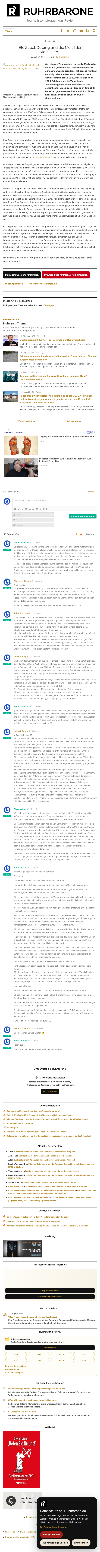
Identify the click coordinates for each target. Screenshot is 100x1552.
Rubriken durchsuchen (15, 1366)
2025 (38, 1354)
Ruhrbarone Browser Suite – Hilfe (20, 1537)
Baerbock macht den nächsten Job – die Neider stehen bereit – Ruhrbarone (41, 1190)
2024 (61, 1354)
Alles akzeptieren (51, 1534)
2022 (16, 1360)
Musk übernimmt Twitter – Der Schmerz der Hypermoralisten (53, 340)
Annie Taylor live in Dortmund (20, 1123)
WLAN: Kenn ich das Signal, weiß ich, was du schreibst (32, 1317)
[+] (47, 509)
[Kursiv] (19, 508)
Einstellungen (81, 1542)
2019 (84, 1360)
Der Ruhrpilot (12, 1127)
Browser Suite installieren (50, 1296)
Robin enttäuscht (43, 157)
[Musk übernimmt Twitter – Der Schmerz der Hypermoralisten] (10, 340)
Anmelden (92, 492)
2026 (16, 1354)
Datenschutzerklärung (30, 1532)
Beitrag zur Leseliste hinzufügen (22, 274)
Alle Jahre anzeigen (14, 1372)
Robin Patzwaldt (22, 613)
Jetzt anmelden (50, 1091)
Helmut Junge (21, 656)
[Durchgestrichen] (26, 508)
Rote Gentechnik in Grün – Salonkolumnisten (28, 1198)
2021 (38, 1360)
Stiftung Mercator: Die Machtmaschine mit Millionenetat (32, 1400)
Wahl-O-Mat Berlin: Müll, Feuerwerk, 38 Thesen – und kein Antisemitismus (40, 1115)
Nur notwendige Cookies (55, 1542)
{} (44, 509)
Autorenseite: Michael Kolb (43, 283)
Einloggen (48, 305)
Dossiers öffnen (12, 1369)
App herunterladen (50, 1290)
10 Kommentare (62, 57)
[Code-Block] (40, 508)
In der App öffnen (14, 283)
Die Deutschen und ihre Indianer (22, 1412)
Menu (10, 31)
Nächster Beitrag (73, 421)
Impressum (10, 1532)
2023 (84, 1354)
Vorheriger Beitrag (26, 421)
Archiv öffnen (50, 1347)
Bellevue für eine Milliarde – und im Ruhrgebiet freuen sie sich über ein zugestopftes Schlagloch (49, 1136)
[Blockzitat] (37, 508)
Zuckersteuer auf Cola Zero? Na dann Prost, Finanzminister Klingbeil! (37, 1132)
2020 (61, 1360)
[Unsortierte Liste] (33, 508)
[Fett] (15, 508)
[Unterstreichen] (22, 508)
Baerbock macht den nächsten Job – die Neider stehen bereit (33, 1111)
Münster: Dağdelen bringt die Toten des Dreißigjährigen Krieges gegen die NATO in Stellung (47, 1119)
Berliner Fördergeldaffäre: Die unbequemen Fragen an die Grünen (36, 1388)
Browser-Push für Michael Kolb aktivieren (66, 274)
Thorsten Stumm (22, 581)
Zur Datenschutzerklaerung (53, 1527)
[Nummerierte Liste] (30, 508)
